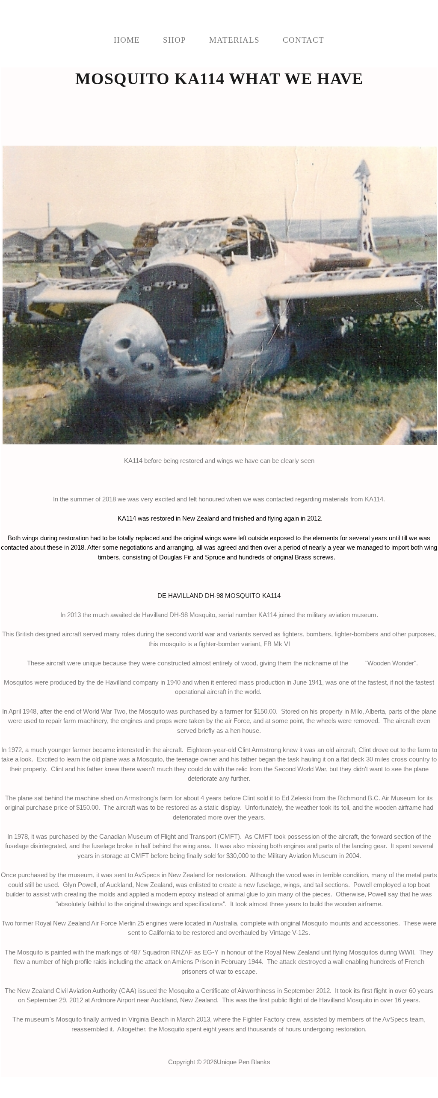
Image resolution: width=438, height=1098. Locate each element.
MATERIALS (234, 39)
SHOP (174, 39)
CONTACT (303, 39)
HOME (127, 39)
